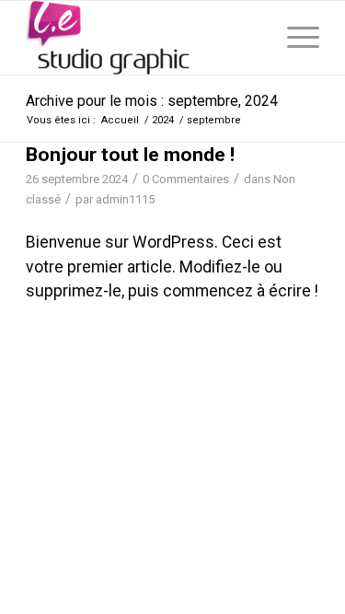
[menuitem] (294, 38)
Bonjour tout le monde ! (130, 155)
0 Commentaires (186, 179)
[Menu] (294, 38)
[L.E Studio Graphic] (143, 38)
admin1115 (125, 199)
